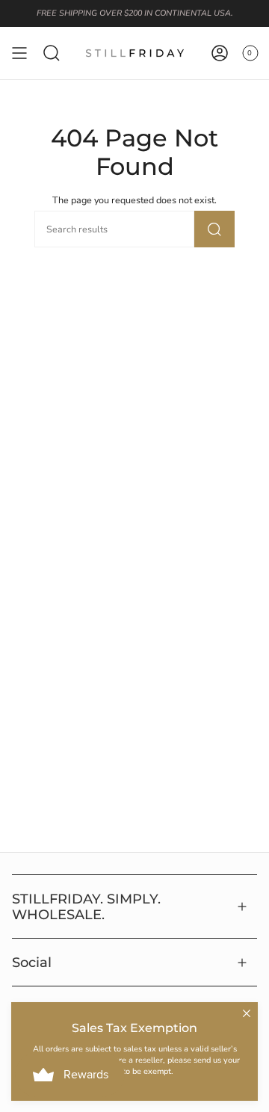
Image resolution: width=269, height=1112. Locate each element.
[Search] (214, 229)
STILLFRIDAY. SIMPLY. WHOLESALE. (86, 906)
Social (32, 962)
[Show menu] (19, 53)
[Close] (246, 1013)
